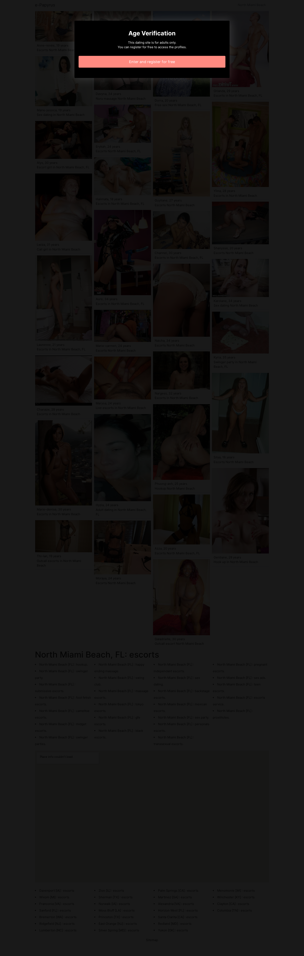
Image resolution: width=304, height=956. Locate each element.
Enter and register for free (152, 62)
